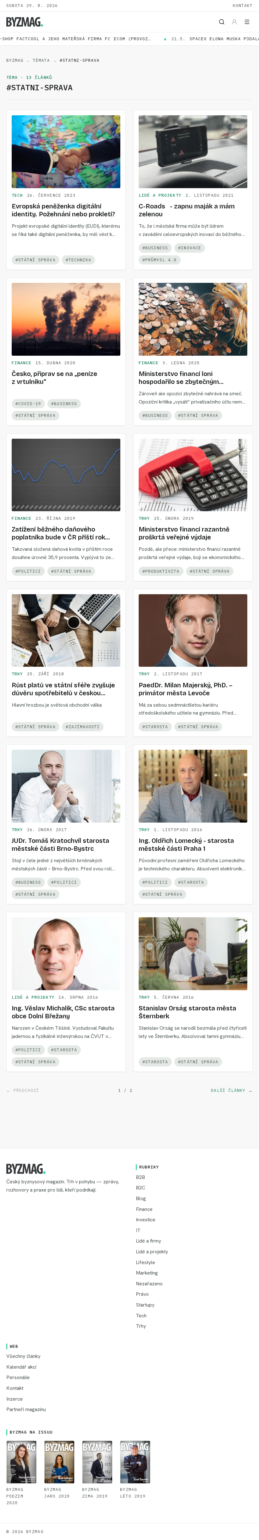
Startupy (145, 1304)
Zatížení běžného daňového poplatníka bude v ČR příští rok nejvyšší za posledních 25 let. (58, 537)
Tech (17, 195)
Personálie (18, 1377)
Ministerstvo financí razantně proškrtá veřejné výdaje (184, 533)
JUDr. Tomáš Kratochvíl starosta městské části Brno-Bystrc (60, 844)
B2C (140, 1187)
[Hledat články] (221, 22)
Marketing (147, 1273)
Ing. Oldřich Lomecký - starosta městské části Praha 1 (186, 844)
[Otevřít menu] (247, 22)
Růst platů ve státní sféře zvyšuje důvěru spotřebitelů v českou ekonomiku (63, 693)
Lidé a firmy (148, 1241)
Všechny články (23, 1356)
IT (138, 1230)
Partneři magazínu (26, 1409)
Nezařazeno (149, 1283)
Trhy (144, 518)
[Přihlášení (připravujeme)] (234, 22)
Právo (142, 1294)
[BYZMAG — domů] (24, 22)
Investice (145, 1219)
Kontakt (243, 5)
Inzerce (14, 1399)
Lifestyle (145, 1262)
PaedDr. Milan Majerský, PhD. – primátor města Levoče (185, 689)
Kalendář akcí (21, 1367)
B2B (140, 1177)
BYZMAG (14, 60)
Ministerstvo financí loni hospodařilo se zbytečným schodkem (179, 381)
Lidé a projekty (160, 195)
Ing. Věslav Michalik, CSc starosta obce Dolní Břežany (63, 1012)
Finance (22, 363)
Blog (141, 1198)
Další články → (232, 1090)
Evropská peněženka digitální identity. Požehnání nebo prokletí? (63, 210)
